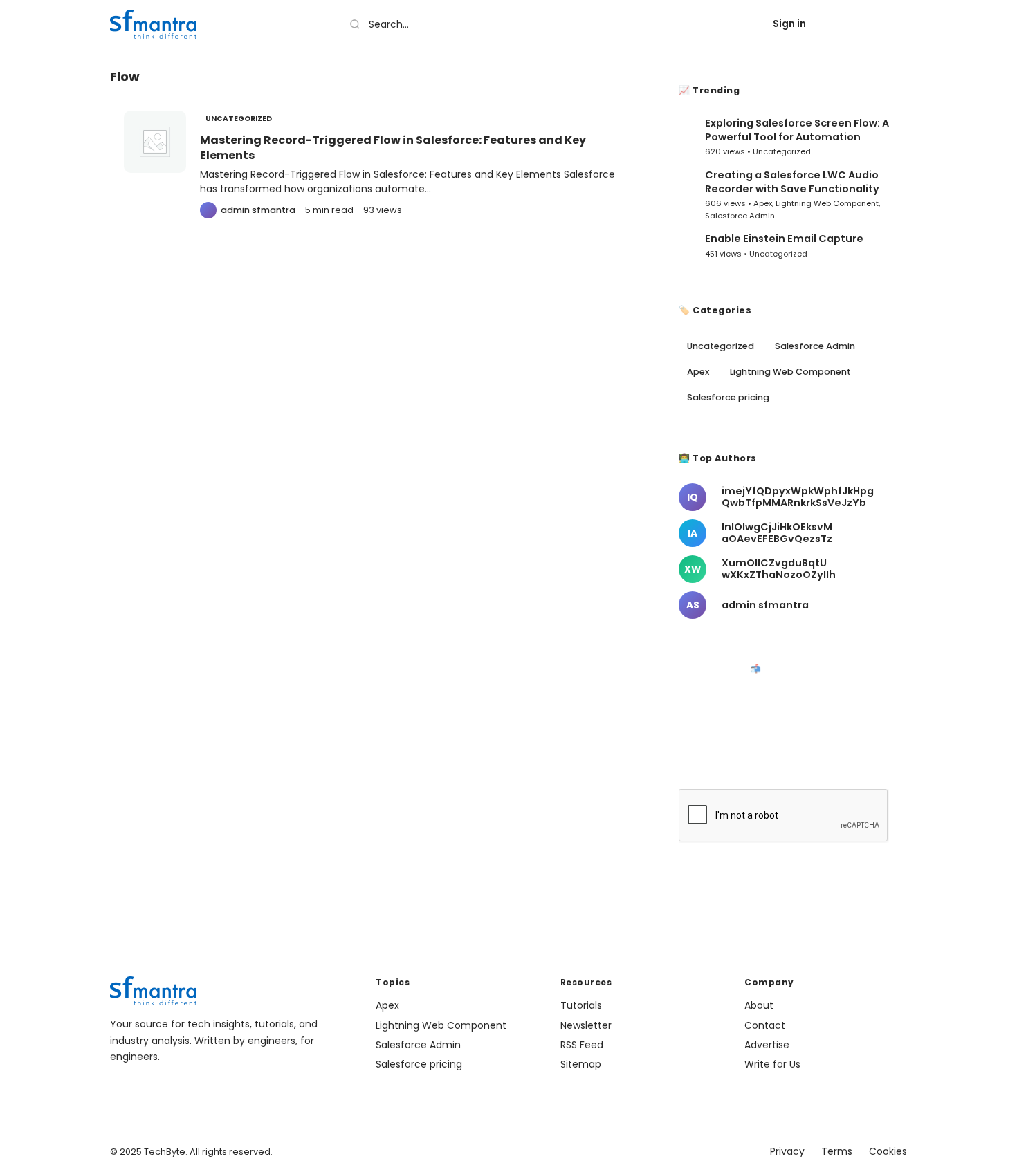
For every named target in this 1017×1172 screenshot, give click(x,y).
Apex (762, 203)
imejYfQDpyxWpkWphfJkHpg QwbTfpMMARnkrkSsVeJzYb (798, 497)
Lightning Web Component (827, 203)
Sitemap (580, 1064)
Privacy (787, 1151)
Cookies (888, 1151)
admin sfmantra (765, 605)
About (758, 1005)
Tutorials (581, 1005)
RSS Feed (581, 1045)
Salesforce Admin (740, 215)
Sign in (789, 23)
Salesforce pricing (728, 397)
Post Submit (865, 23)
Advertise (766, 1045)
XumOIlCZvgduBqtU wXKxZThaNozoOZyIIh (779, 569)
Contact (764, 1025)
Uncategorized (238, 118)
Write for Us (772, 1064)
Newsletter (586, 1025)
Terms (836, 1151)
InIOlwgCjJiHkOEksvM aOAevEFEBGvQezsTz (777, 533)
